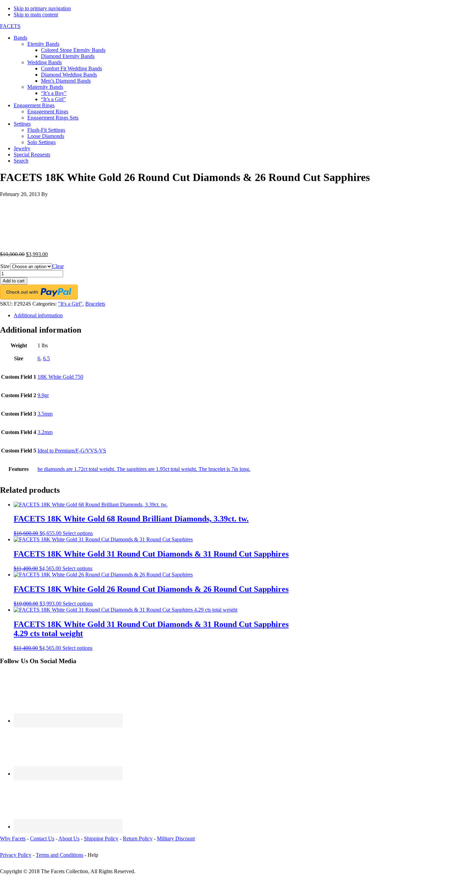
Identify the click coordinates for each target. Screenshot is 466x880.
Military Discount (176, 838)
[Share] (443, 7)
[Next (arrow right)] (454, 440)
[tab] (240, 315)
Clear (58, 266)
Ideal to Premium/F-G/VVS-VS (72, 450)
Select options (78, 533)
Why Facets (13, 838)
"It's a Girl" (70, 304)
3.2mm (45, 432)
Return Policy (137, 838)
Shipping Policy (101, 838)
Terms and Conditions (59, 855)
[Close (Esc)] (458, 7)
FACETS (10, 26)
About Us (68, 838)
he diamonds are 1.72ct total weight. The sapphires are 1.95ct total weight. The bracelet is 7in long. (144, 469)
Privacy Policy (15, 855)
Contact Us (42, 838)
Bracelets (95, 304)
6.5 (46, 358)
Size (5, 266)
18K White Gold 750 (60, 377)
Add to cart (14, 280)
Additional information (38, 315)
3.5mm (45, 414)
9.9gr (43, 395)
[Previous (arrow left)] (12, 440)
